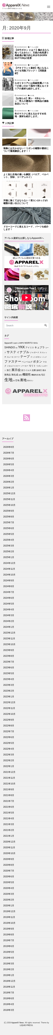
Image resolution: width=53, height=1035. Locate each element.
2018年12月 (9, 981)
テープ (25, 356)
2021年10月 (9, 783)
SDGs (35, 343)
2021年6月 (8, 807)
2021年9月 (8, 789)
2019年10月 (9, 923)
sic (17, 348)
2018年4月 (8, 1004)
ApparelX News (17, 1023)
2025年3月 (8, 545)
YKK (21, 347)
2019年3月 (8, 963)
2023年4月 (8, 679)
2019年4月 (8, 958)
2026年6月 (8, 458)
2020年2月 (8, 900)
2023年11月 (9, 638)
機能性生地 (36, 375)
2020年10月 (9, 853)
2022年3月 (8, 754)
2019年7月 (8, 940)
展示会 (16, 370)
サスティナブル (18, 352)
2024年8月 (8, 586)
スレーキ (10, 357)
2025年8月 (8, 516)
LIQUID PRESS (26, 1025)
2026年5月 (8, 464)
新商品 (7, 374)
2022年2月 (8, 760)
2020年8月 (8, 865)
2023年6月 (8, 667)
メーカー (24, 366)
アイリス (29, 347)
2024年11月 (9, 569)
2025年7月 (8, 522)
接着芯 (39, 370)
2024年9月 (8, 580)
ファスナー (12, 361)
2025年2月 (8, 551)
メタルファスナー (13, 366)
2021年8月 (8, 795)
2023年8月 (8, 656)
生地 (8, 379)
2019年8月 (8, 934)
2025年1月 (8, 557)
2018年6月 (8, 998)
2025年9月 (8, 511)
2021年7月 (8, 801)
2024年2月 (8, 621)
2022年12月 (9, 702)
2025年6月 (8, 528)
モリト (32, 365)
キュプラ (39, 347)
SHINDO (9, 347)
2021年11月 (9, 778)
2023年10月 (9, 644)
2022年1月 (8, 766)
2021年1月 (8, 836)
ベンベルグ (27, 362)
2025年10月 (9, 505)
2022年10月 (9, 714)
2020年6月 (8, 876)
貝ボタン (30, 380)
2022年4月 (8, 749)
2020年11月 (9, 847)
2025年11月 (9, 499)
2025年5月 (8, 534)
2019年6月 (8, 946)
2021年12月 (9, 772)
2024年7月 (8, 592)
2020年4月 (8, 888)
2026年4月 (8, 470)
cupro (15, 343)
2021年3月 (8, 824)
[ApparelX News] (16, 5)
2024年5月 (8, 604)
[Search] (45, 325)
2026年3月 (8, 476)
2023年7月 (8, 662)
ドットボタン (35, 357)
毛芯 (43, 375)
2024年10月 (9, 574)
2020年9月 (8, 859)
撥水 (44, 370)
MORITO (29, 343)
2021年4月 (8, 818)
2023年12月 (9, 633)
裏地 (23, 380)
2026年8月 (8, 447)
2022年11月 (9, 708)
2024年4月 (8, 609)
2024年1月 (8, 627)
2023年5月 (8, 673)
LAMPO (21, 343)
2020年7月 (8, 871)
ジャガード (34, 352)
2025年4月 (8, 540)
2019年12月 (9, 911)
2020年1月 (8, 905)
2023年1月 (8, 696)
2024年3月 (8, 615)
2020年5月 (8, 882)
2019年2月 (8, 969)
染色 (20, 375)
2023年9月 (8, 650)
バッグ (44, 357)
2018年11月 (9, 987)
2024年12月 (9, 563)
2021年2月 (8, 830)
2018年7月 (8, 992)
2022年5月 (8, 743)
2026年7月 (8, 453)
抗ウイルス (26, 370)
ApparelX (8, 343)
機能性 (26, 374)
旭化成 (14, 374)
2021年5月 (8, 812)
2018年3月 (8, 1010)
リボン (39, 366)
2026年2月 (8, 482)
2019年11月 (9, 917)
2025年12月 (9, 493)
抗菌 (34, 370)
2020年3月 (8, 894)
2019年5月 (8, 952)
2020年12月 (9, 841)
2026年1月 (8, 487)
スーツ (17, 357)
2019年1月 (8, 975)
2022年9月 (8, 720)
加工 (9, 370)
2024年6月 (8, 598)
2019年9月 (8, 929)
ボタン (37, 361)
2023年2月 (8, 691)
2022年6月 (8, 737)
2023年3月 (8, 685)
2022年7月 (8, 731)
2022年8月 (8, 725)
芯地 (17, 380)
